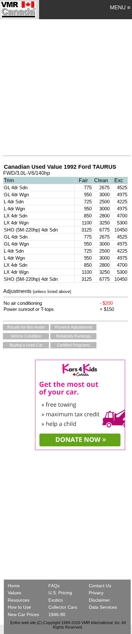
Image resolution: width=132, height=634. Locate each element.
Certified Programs (73, 345)
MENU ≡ (120, 7)
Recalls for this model (26, 327)
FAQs (54, 585)
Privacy (96, 592)
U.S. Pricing (60, 592)
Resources (18, 600)
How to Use (19, 607)
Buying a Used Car (26, 345)
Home (14, 585)
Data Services (103, 607)
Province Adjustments (73, 327)
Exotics (55, 600)
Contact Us (100, 585)
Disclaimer (99, 600)
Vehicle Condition (26, 336)
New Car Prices (23, 614)
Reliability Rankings (73, 336)
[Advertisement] (66, 86)
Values (14, 592)
